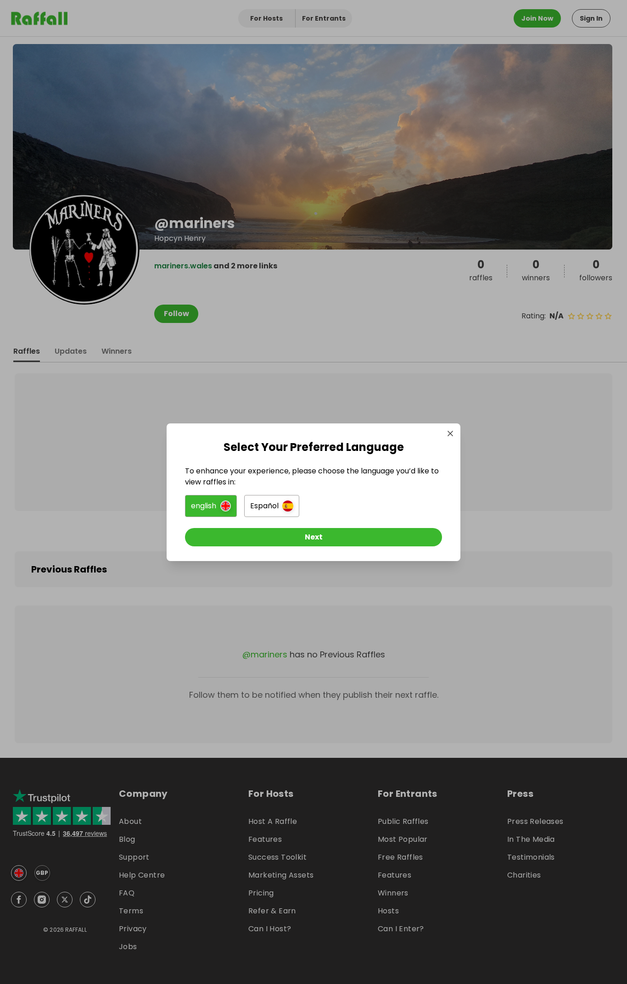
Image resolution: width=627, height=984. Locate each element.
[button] (211, 506)
